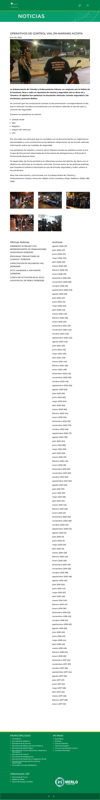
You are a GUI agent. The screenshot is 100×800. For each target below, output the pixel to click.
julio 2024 (56, 345)
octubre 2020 (58, 525)
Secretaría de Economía (21, 743)
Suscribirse (59, 739)
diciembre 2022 (59, 421)
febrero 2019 (58, 604)
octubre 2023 (58, 381)
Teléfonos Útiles (18, 779)
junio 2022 (57, 445)
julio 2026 (56, 250)
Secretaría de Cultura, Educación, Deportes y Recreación (29, 751)
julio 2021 (56, 489)
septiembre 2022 (60, 433)
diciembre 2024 (59, 326)
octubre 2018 (58, 620)
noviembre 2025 (59, 282)
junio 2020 (57, 541)
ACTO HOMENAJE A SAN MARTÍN (25, 270)
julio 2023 (56, 393)
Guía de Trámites (61, 743)
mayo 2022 (57, 449)
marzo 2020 (57, 553)
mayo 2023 (57, 401)
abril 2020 (56, 549)
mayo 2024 (57, 353)
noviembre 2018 (59, 616)
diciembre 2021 (59, 469)
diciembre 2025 (59, 278)
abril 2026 (56, 262)
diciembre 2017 (59, 660)
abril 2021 (56, 501)
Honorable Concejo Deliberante (24, 765)
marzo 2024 (57, 361)
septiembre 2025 (60, 290)
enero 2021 (57, 513)
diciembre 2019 (59, 564)
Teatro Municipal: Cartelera (22, 782)
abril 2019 (56, 596)
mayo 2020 (57, 545)
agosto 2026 (58, 246)
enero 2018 (57, 656)
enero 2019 (57, 608)
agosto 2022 (57, 437)
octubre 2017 (58, 668)
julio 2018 (56, 632)
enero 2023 (57, 417)
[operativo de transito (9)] (50, 231)
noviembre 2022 (59, 425)
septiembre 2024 (60, 338)
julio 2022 (56, 441)
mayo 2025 (57, 306)
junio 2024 (57, 349)
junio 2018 (56, 636)
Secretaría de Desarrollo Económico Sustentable (26, 762)
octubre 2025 (58, 286)
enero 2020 (57, 560)
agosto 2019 (57, 580)
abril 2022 (56, 453)
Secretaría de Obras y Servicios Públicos (27, 746)
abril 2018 (56, 644)
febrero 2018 (58, 652)
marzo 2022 (57, 457)
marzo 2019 (57, 600)
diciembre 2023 (59, 373)
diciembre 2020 (59, 517)
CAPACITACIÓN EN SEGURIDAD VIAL (27, 263)
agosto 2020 (58, 533)
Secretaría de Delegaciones (22, 757)
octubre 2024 (58, 334)
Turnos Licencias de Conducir (66, 748)
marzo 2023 (57, 409)
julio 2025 (56, 298)
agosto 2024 (58, 341)
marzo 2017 (57, 696)
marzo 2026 (57, 266)
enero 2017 (57, 704)
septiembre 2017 (60, 672)
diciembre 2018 (59, 612)
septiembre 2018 (60, 624)
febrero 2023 (58, 413)
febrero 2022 (58, 461)
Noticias (58, 741)
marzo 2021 (57, 505)
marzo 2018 (57, 648)
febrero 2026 (58, 270)
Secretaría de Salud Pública (22, 748)
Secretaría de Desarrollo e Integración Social (29, 759)
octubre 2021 (58, 477)
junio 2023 (57, 397)
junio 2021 (56, 493)
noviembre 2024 (60, 330)
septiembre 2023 (60, 385)
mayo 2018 (57, 640)
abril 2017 (56, 692)
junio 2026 (57, 254)
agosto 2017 (57, 676)
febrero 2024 (58, 365)
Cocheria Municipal (62, 750)
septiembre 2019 (60, 576)
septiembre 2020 (60, 529)
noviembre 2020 (60, 521)
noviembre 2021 (59, 473)
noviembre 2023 (59, 377)
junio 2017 (56, 684)
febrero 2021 (58, 509)
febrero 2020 (58, 556)
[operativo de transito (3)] (50, 208)
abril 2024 (56, 358)
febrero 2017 (58, 700)
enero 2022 (57, 465)
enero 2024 (57, 369)
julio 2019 (56, 584)
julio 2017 (56, 680)
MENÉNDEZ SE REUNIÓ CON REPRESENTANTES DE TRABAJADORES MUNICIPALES (28, 249)
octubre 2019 (58, 572)
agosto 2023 (57, 389)
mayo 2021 (57, 497)
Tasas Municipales (62, 746)
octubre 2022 (58, 429)
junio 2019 (56, 588)
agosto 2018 (57, 628)
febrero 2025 (58, 318)
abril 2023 (56, 405)
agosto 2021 (57, 485)
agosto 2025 (57, 294)
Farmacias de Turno (20, 777)
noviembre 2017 (59, 664)
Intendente (16, 739)
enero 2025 (57, 322)
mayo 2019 (57, 592)
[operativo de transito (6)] (22, 231)
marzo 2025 (57, 314)
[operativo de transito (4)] (78, 208)
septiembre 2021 (60, 481)
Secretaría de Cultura (20, 754)
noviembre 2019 (59, 568)
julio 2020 (56, 537)
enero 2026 (57, 274)
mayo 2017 (57, 688)
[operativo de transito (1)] (22, 208)
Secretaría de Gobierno (21, 741)
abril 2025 (56, 310)
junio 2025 (57, 302)
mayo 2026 (57, 258)
